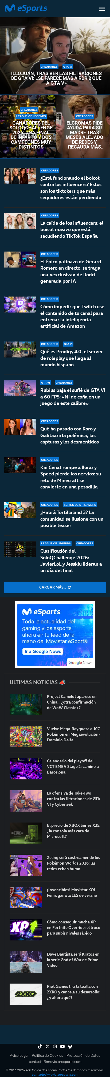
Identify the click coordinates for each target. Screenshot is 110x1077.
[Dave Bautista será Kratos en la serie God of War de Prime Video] (26, 962)
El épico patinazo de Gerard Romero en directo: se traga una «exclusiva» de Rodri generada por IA (70, 271)
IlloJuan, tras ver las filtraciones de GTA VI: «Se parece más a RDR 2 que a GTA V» (56, 78)
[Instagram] (55, 1046)
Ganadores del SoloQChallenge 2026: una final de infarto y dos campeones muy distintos (31, 135)
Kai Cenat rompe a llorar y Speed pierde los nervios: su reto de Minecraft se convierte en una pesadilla (70, 477)
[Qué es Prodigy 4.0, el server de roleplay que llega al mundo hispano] (20, 349)
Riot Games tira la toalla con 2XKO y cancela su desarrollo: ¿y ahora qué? (73, 992)
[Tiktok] (40, 1046)
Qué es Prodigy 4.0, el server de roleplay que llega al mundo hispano (71, 358)
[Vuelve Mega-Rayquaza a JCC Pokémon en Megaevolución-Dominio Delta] (26, 736)
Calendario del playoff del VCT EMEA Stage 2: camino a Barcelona (73, 766)
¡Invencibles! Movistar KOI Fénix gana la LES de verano (72, 892)
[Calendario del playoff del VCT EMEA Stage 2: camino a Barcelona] (26, 768)
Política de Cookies (47, 1055)
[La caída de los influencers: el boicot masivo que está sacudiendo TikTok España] (20, 221)
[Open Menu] (102, 8)
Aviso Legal (19, 1055)
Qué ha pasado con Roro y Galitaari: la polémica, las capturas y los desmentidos (69, 435)
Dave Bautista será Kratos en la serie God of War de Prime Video (73, 959)
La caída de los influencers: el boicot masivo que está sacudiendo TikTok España (71, 229)
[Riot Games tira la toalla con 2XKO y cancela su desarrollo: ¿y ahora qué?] (26, 994)
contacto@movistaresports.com (55, 1061)
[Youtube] (62, 1046)
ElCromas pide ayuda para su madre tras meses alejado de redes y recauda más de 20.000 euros (84, 135)
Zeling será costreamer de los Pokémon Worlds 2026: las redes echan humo (73, 863)
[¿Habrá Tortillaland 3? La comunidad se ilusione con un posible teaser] (20, 510)
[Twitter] (47, 1046)
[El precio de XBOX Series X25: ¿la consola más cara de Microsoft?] (26, 833)
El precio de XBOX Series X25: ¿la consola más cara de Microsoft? (73, 831)
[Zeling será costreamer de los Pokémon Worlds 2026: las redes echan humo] (26, 865)
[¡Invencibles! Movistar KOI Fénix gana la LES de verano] (26, 897)
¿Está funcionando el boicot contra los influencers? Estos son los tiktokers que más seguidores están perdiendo (70, 188)
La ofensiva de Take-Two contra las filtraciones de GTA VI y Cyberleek (73, 798)
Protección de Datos (83, 1055)
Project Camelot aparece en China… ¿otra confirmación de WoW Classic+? (72, 702)
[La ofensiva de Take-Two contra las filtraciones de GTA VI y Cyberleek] (26, 801)
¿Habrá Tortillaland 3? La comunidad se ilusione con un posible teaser (71, 519)
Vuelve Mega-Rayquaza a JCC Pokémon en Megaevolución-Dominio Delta (73, 734)
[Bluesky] (70, 1046)
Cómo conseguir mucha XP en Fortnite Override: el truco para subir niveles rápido (73, 927)
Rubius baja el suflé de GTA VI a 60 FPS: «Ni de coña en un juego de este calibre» (72, 396)
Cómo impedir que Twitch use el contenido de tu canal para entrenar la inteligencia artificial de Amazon (72, 316)
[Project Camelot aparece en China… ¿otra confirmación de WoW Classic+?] (26, 704)
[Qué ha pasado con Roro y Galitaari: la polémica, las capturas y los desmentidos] (20, 427)
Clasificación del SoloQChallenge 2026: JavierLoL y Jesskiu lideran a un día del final (71, 561)
